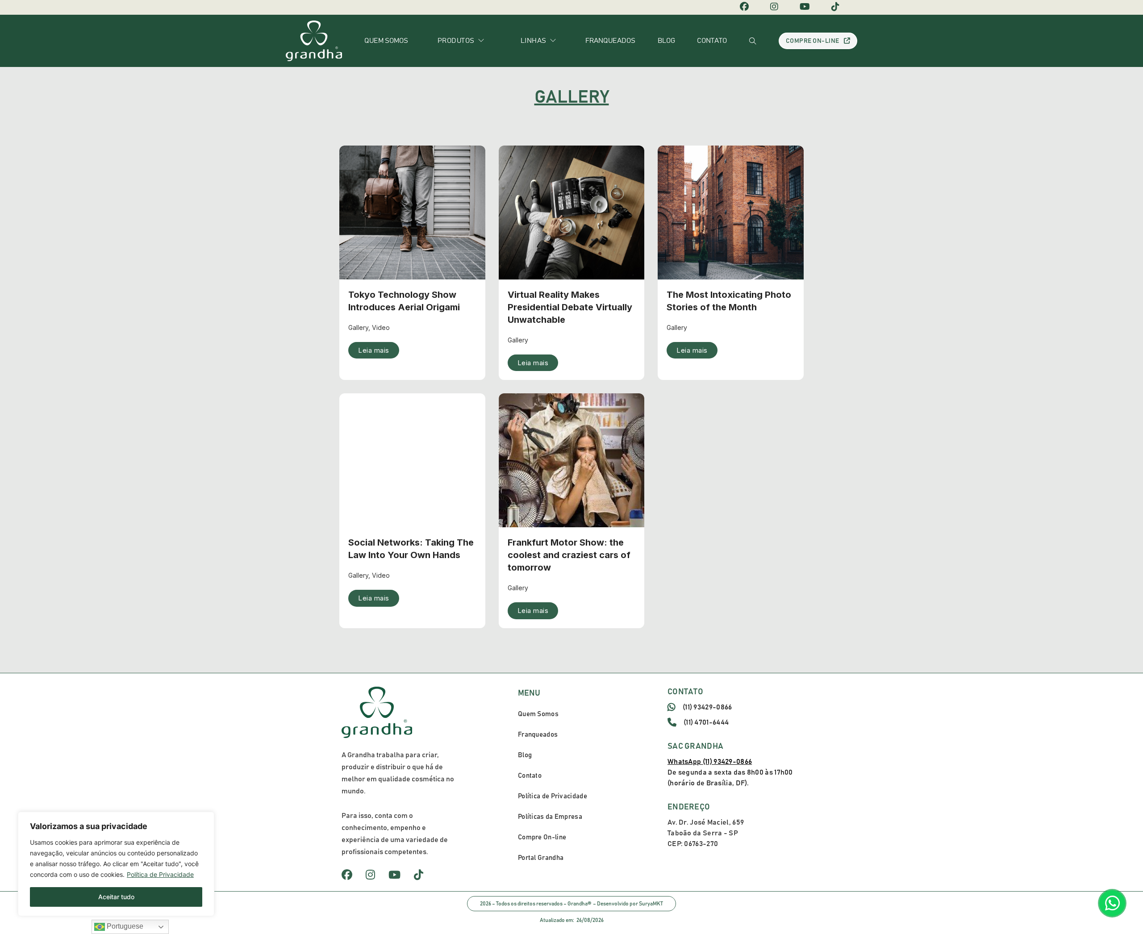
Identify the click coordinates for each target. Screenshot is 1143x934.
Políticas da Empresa (550, 816)
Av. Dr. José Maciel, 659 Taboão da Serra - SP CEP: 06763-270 (705, 833)
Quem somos (386, 40)
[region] (116, 864)
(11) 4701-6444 (706, 722)
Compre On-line (812, 41)
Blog (666, 40)
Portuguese (124, 926)
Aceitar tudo (116, 897)
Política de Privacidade (160, 874)
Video (381, 327)
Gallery (358, 327)
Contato (712, 40)
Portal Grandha (540, 858)
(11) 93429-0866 (707, 707)
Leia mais (373, 350)
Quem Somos (538, 714)
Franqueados (610, 40)
